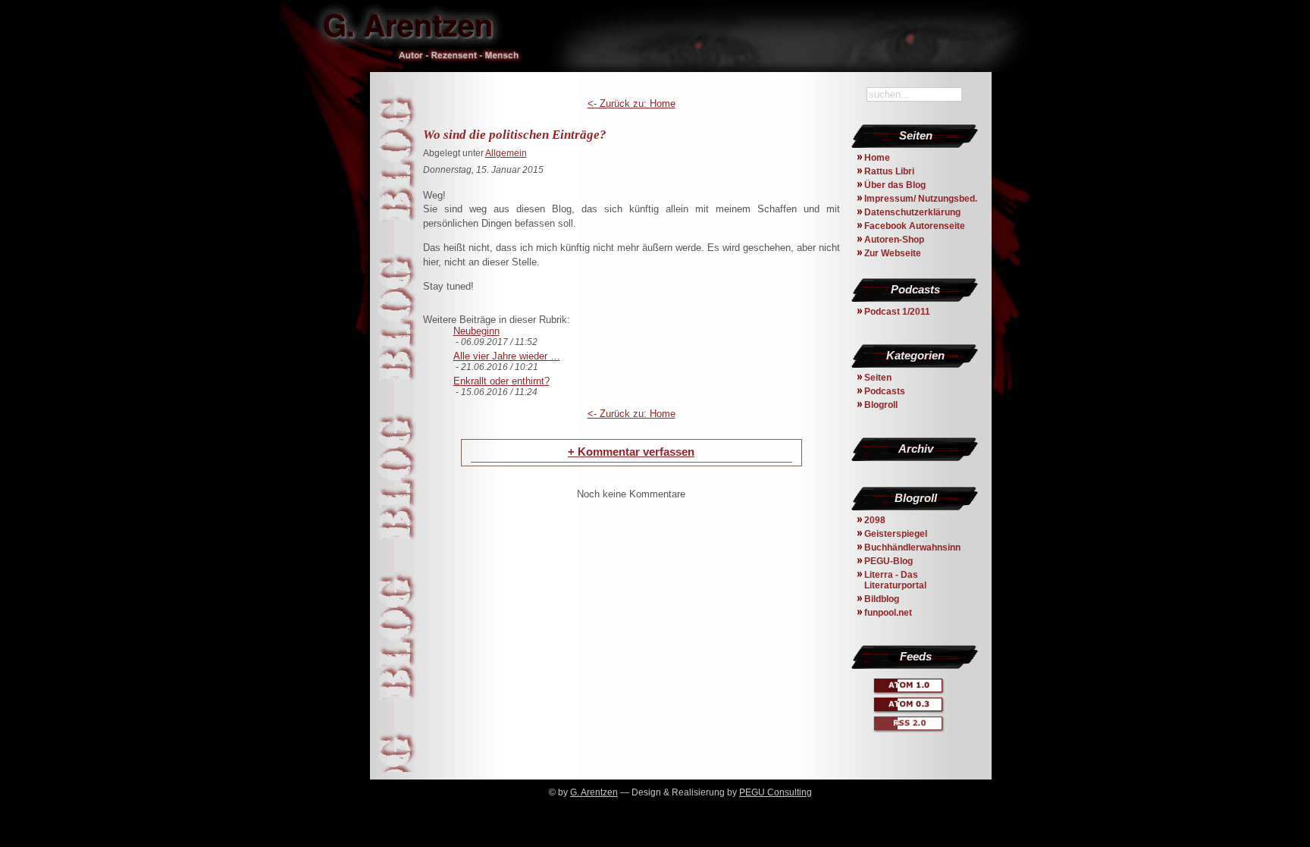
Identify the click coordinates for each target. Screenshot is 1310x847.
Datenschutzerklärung (912, 212)
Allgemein (506, 153)
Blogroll (881, 405)
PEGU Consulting (775, 792)
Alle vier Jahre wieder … (506, 356)
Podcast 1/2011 (897, 311)
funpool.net (888, 612)
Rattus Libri (889, 171)
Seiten (878, 377)
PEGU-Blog (888, 561)
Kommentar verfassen (631, 452)
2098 (874, 520)
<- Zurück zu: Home (631, 103)
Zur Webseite (892, 253)
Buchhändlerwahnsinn (912, 547)
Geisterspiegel (895, 534)
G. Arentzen (594, 792)
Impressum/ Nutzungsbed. (920, 198)
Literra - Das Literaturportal (895, 580)
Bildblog (881, 599)
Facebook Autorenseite (914, 226)
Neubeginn (476, 331)
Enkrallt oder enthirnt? (501, 381)
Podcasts (884, 391)
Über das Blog (895, 185)
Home (877, 157)
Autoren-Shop (894, 239)
